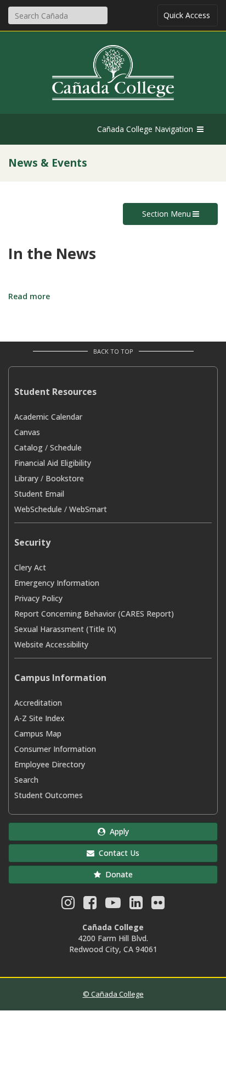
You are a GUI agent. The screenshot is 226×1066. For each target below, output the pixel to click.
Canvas (27, 432)
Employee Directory (49, 764)
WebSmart (88, 509)
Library (26, 478)
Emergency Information (56, 583)
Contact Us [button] (116, 853)
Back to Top (113, 351)
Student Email (39, 493)
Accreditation (38, 702)
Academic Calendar (48, 416)
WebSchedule (38, 509)
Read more (29, 296)
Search (26, 779)
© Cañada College (113, 994)
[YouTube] (113, 905)
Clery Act (30, 567)
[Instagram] (68, 905)
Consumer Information (55, 749)
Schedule (66, 447)
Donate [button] (117, 874)
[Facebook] (90, 905)
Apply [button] (117, 831)
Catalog (28, 447)
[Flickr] (158, 905)
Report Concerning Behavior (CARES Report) (94, 613)
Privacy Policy (38, 598)
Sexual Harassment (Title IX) (65, 629)
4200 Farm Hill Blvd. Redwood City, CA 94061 (113, 943)
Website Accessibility (51, 644)
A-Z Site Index (39, 718)
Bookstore (65, 478)
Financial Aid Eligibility (52, 463)
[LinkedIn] (136, 905)
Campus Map (37, 733)
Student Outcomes (48, 795)
